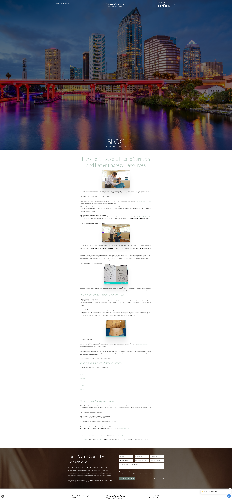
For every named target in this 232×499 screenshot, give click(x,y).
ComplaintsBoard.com (84, 396)
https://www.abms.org (111, 417)
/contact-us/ (96, 441)
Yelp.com (82, 374)
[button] (2, 496)
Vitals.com (82, 389)
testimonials (115, 287)
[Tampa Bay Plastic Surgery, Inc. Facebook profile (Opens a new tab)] (158, 6)
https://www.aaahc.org (116, 432)
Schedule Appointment (126, 478)
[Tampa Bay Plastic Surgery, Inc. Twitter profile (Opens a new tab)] (163, 6)
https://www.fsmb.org (109, 423)
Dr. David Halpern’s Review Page (106, 294)
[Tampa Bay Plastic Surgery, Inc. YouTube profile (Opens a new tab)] (169, 6)
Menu (175, 4)
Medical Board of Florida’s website (143, 216)
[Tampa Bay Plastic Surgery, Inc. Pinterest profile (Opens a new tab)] (166, 6)
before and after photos (142, 344)
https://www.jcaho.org (120, 435)
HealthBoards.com (84, 393)
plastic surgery (99, 439)
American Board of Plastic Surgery (144, 201)
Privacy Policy (126, 474)
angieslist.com (83, 385)
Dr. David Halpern (83, 439)
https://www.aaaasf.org (124, 428)
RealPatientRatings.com (85, 382)
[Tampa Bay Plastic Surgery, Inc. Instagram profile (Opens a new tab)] (160, 6)
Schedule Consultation (62, 3)
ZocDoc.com (82, 378)
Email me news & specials (127, 471)
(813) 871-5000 (164, 2)
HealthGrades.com (84, 371)
